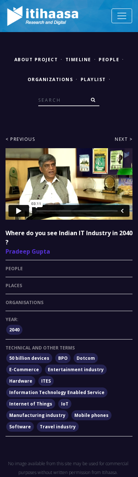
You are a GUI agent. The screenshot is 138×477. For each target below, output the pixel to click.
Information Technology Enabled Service (57, 392)
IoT (64, 404)
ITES (46, 381)
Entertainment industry (76, 369)
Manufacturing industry (37, 415)
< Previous (20, 139)
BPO (63, 358)
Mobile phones (91, 415)
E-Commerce (24, 369)
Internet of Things (30, 404)
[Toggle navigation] (122, 15)
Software (20, 427)
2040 (14, 330)
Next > (123, 139)
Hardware (20, 381)
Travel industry (58, 427)
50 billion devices (29, 358)
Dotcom (86, 358)
